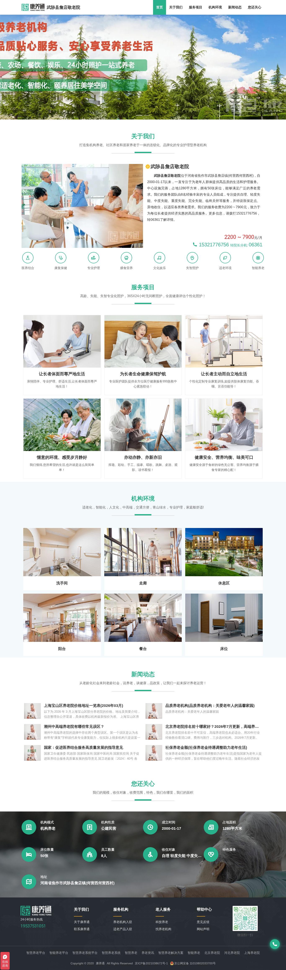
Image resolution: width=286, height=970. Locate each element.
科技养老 (162, 922)
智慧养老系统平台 (85, 952)
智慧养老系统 (111, 952)
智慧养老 (131, 952)
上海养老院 (252, 952)
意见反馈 (203, 922)
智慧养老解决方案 (170, 952)
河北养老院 (232, 952)
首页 (159, 7)
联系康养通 (82, 929)
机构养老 (47, 828)
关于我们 (176, 7)
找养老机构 (163, 929)
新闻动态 (235, 7)
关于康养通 (82, 922)
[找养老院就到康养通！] (33, 7)
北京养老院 (212, 952)
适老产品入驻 (122, 929)
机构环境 (215, 7)
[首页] (36, 914)
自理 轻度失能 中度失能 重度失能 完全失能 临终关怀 (183, 856)
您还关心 (254, 7)
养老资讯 (148, 952)
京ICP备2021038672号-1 (151, 963)
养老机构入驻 (122, 922)
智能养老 (194, 952)
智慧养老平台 (35, 952)
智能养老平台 (58, 952)
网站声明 (203, 929)
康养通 (100, 963)
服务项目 (195, 7)
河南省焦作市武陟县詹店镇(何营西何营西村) (77, 883)
